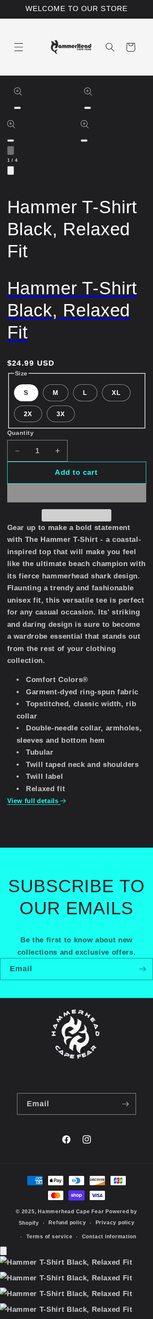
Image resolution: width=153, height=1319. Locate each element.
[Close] (3, 1250)
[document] (76, 1287)
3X (61, 413)
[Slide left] (10, 150)
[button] (18, 47)
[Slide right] (10, 170)
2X (28, 413)
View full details (34, 800)
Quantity (20, 432)
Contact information (109, 1237)
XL (116, 392)
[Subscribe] (142, 969)
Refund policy (67, 1223)
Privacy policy (115, 1223)
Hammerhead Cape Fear (71, 1212)
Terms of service (49, 1237)
